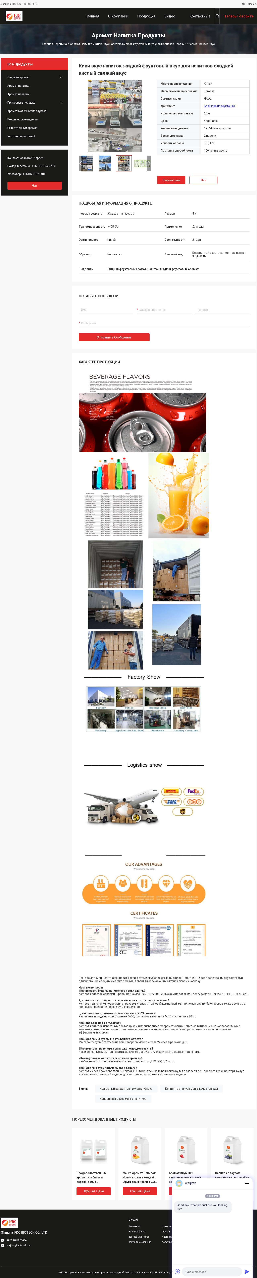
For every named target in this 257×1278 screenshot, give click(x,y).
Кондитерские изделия (23, 119)
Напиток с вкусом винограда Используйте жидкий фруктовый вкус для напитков (232, 1177)
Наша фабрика (136, 1231)
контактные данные (139, 1242)
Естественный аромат (22, 127)
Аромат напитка (81, 44)
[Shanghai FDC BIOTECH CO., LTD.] (14, 16)
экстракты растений (21, 136)
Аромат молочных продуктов (27, 111)
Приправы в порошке (21, 102)
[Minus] (247, 1183)
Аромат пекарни (18, 94)
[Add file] (177, 1271)
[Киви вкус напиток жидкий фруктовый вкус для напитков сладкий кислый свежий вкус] (115, 116)
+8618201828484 (34, 174)
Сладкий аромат (18, 77)
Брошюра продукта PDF (220, 106)
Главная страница (54, 44)
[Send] (247, 1271)
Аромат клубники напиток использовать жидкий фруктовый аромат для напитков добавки (185, 1177)
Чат (35, 186)
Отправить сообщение (114, 337)
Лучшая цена (171, 180)
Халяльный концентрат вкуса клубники (126, 1088)
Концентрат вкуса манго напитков (123, 1098)
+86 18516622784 (43, 166)
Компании (134, 1226)
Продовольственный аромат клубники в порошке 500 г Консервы (91, 1177)
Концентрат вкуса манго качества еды (191, 1088)
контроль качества (139, 1236)
